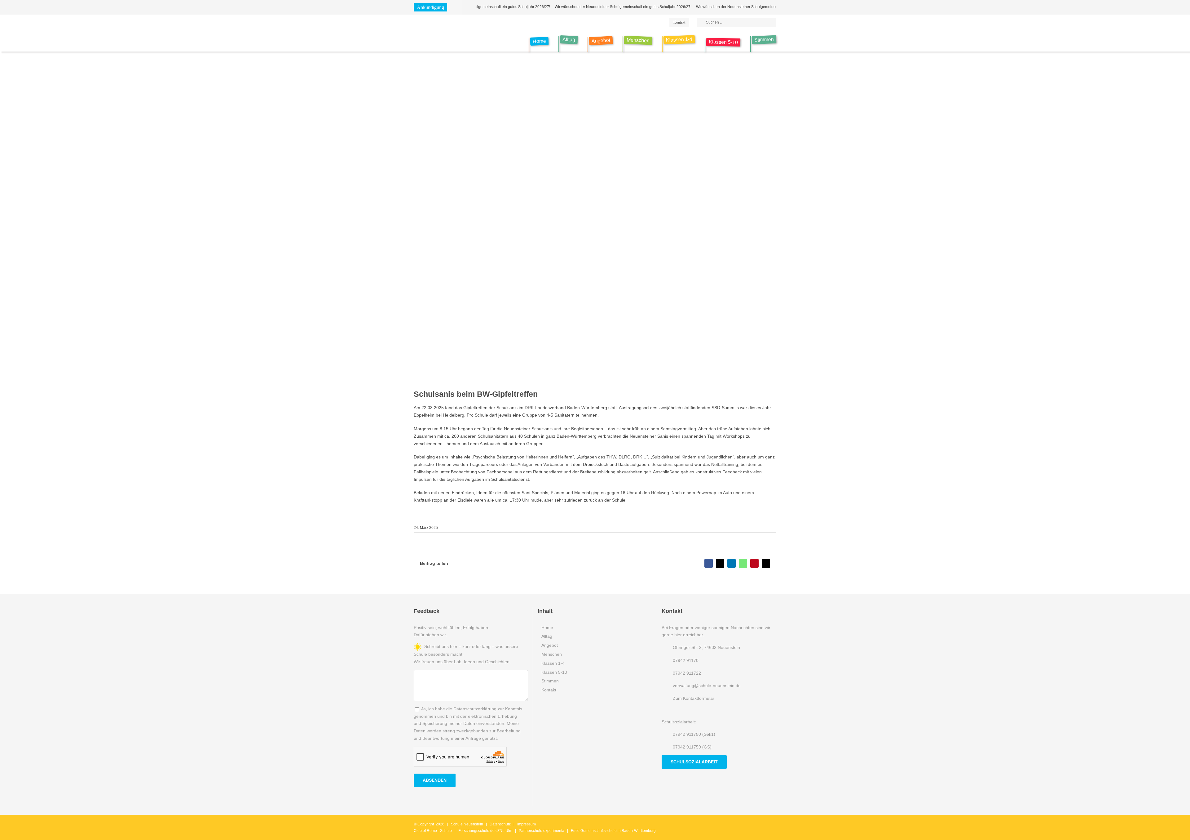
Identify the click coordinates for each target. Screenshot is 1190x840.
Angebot (549, 645)
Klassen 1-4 (553, 663)
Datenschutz (500, 824)
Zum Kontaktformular (693, 698)
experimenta (553, 831)
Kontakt (548, 689)
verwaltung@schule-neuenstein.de (707, 685)
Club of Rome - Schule (433, 831)
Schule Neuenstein (467, 824)
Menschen (551, 654)
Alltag (546, 636)
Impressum (526, 824)
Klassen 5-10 (554, 672)
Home (547, 627)
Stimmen (550, 680)
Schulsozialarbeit (694, 761)
